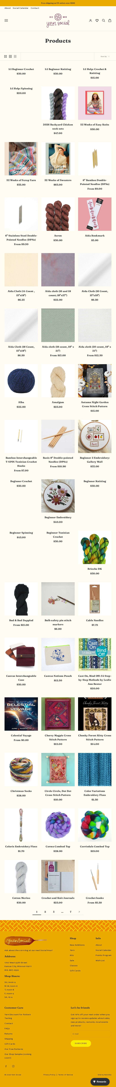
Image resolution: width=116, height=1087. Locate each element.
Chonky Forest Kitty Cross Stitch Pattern (94, 737)
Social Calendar (21, 8)
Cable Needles (94, 620)
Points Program (103, 955)
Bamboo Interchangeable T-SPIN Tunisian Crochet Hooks (21, 461)
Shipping (9, 1039)
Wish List (100, 960)
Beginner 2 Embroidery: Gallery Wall (95, 459)
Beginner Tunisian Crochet (58, 534)
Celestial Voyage (21, 735)
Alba (21, 402)
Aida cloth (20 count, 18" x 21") (95, 348)
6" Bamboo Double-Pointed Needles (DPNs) (94, 182)
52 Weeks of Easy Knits (94, 124)
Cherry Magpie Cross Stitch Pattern (58, 737)
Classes (74, 965)
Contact (35, 8)
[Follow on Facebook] (6, 1066)
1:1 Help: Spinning (21, 88)
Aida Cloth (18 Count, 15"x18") (21, 348)
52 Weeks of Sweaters (58, 180)
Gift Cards (75, 970)
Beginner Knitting (95, 481)
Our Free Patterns (14, 1049)
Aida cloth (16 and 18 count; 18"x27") (58, 293)
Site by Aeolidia (104, 1075)
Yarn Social (16, 1075)
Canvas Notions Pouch (58, 675)
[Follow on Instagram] (13, 1066)
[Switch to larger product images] (5, 56)
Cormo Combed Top (58, 846)
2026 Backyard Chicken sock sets (58, 126)
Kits (72, 955)
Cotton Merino (21, 898)
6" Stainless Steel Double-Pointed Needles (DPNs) (21, 237)
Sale (72, 960)
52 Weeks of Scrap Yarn (21, 180)
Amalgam (58, 402)
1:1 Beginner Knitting (58, 69)
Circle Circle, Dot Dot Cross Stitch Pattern (58, 793)
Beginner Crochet (21, 481)
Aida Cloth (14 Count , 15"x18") (21, 293)
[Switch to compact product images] (15, 56)
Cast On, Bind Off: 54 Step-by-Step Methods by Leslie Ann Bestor (94, 679)
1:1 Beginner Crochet (21, 69)
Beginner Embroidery (58, 517)
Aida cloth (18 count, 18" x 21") (58, 348)
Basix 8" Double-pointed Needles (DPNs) (58, 459)
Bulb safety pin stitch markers (58, 622)
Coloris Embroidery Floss (21, 846)
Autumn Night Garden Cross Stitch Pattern (95, 404)
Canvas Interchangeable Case (21, 677)
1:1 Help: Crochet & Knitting (94, 71)
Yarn (72, 950)
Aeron (58, 235)
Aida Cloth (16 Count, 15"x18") (95, 293)
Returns (8, 1034)
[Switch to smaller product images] (10, 56)
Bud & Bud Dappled (21, 620)
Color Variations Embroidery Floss (95, 793)
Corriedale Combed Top (94, 846)
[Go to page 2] (79, 912)
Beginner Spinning (21, 532)
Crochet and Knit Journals (58, 898)
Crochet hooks (95, 898)
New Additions (77, 945)
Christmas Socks (21, 791)
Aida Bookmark (95, 235)
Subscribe (81, 1043)
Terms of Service (65, 1075)
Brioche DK (95, 568)
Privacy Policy (49, 1075)
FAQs (7, 1028)
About (8, 8)
